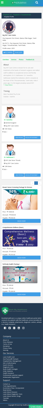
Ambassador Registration (11, 377)
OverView (6, 59)
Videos (5, 400)
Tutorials (6, 398)
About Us (6, 340)
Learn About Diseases (10, 392)
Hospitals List (7, 15)
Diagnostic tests (8, 367)
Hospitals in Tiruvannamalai (22, 15)
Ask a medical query (9, 363)
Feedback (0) (30, 59)
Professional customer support (13, 375)
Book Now (22, 221)
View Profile (19, 137)
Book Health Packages (10, 369)
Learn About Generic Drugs (12, 396)
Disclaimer (6, 346)
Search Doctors (8, 365)
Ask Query (19, 52)
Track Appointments (9, 386)
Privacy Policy (7, 348)
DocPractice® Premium (10, 359)
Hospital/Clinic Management (12, 361)
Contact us (6, 384)
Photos (21, 59)
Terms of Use (7, 344)
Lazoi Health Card (8, 357)
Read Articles (7, 390)
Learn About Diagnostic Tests (12, 394)
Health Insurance (8, 373)
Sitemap (5, 350)
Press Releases (8, 342)
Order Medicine (8, 371)
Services (13, 59)
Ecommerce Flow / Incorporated (13, 388)
